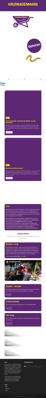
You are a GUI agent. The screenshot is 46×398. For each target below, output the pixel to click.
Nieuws (7, 117)
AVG (6, 386)
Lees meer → (24, 256)
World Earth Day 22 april (14, 168)
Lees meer (9, 132)
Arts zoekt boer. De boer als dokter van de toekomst (20, 122)
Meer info (8, 294)
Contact (7, 388)
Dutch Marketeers (21, 396)
